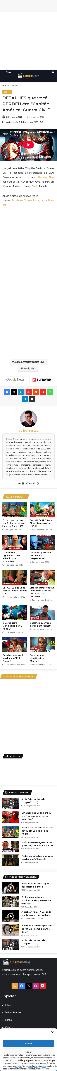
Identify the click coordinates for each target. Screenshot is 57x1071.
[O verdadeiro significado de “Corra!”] (42, 644)
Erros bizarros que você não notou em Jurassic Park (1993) (13, 523)
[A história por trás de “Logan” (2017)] (10, 803)
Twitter (28, 200)
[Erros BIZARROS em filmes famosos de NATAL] (42, 509)
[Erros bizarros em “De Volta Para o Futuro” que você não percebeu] (42, 577)
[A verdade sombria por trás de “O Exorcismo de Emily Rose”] (10, 930)
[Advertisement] (28, 41)
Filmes (8, 1005)
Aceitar (28, 1043)
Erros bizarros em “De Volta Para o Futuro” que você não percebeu (42, 592)
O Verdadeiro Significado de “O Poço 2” (12, 626)
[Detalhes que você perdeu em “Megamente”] (42, 542)
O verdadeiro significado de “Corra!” (38, 658)
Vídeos (15, 85)
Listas (8, 1019)
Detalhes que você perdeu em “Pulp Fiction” (12, 658)
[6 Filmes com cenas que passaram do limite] (10, 888)
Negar (28, 1052)
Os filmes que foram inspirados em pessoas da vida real (36, 900)
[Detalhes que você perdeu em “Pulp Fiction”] (14, 644)
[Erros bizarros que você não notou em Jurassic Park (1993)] (14, 509)
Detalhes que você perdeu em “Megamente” (40, 555)
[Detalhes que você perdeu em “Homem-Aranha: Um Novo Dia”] (10, 817)
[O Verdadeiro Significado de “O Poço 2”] (14, 612)
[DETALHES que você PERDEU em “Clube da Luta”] (14, 577)
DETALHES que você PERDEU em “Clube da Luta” (14, 590)
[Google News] (15, 379)
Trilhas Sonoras (13, 1012)
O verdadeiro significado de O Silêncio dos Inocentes (11, 557)
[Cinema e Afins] (28, 76)
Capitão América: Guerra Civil (29, 361)
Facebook (17, 200)
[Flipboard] (41, 379)
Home (7, 85)
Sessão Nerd (46, 177)
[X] (27, 483)
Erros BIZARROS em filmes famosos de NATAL (41, 523)
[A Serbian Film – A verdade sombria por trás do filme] (10, 916)
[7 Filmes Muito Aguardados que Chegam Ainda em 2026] (10, 846)
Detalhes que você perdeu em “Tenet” (40, 624)
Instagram (39, 200)
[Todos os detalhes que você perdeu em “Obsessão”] (10, 860)
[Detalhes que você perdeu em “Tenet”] (42, 612)
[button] (52, 1032)
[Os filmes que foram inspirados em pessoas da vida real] (10, 901)
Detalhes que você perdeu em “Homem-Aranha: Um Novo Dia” (36, 816)
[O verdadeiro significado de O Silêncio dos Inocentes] (14, 542)
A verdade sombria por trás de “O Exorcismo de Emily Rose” (36, 928)
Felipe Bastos (12, 117)
